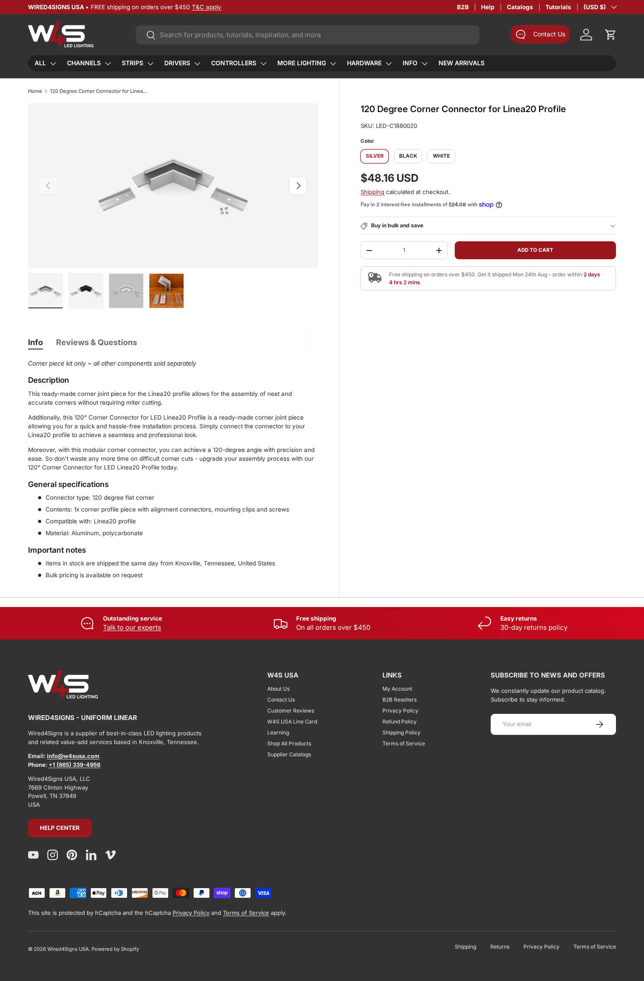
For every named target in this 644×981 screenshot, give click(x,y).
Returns (500, 946)
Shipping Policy (401, 732)
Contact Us (281, 699)
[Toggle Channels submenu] (108, 63)
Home (35, 91)
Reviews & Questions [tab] (96, 342)
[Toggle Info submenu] (424, 63)
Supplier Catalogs (289, 754)
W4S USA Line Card (292, 721)
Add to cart (535, 250)
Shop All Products (289, 743)
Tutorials (558, 7)
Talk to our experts (132, 627)
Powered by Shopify (115, 949)
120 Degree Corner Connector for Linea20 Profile (99, 91)
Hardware (364, 63)
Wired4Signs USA (68, 949)
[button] (610, 34)
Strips (132, 63)
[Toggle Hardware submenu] (388, 63)
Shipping (372, 191)
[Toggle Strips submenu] (150, 63)
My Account (397, 688)
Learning (278, 732)
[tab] (35, 342)
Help (488, 7)
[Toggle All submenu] (53, 63)
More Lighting (301, 63)
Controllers (233, 63)
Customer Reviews (290, 710)
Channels (84, 63)
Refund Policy (399, 721)
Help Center (60, 827)
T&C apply (206, 7)
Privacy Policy (400, 710)
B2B (463, 7)
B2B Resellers (399, 699)
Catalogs (520, 7)
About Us (278, 688)
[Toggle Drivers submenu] (197, 63)
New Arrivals (462, 63)
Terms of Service (403, 743)
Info (410, 63)
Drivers (177, 63)
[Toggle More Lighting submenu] (333, 63)
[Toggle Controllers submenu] (263, 63)
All (40, 63)
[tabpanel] (173, 469)
